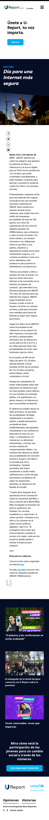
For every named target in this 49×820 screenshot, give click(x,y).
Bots (25, 806)
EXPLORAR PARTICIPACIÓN (25, 768)
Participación (16, 806)
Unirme (15, 42)
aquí (22, 564)
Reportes (32, 806)
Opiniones (11, 800)
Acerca (6, 806)
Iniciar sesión (16, 810)
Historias (29, 800)
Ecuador (30, 8)
